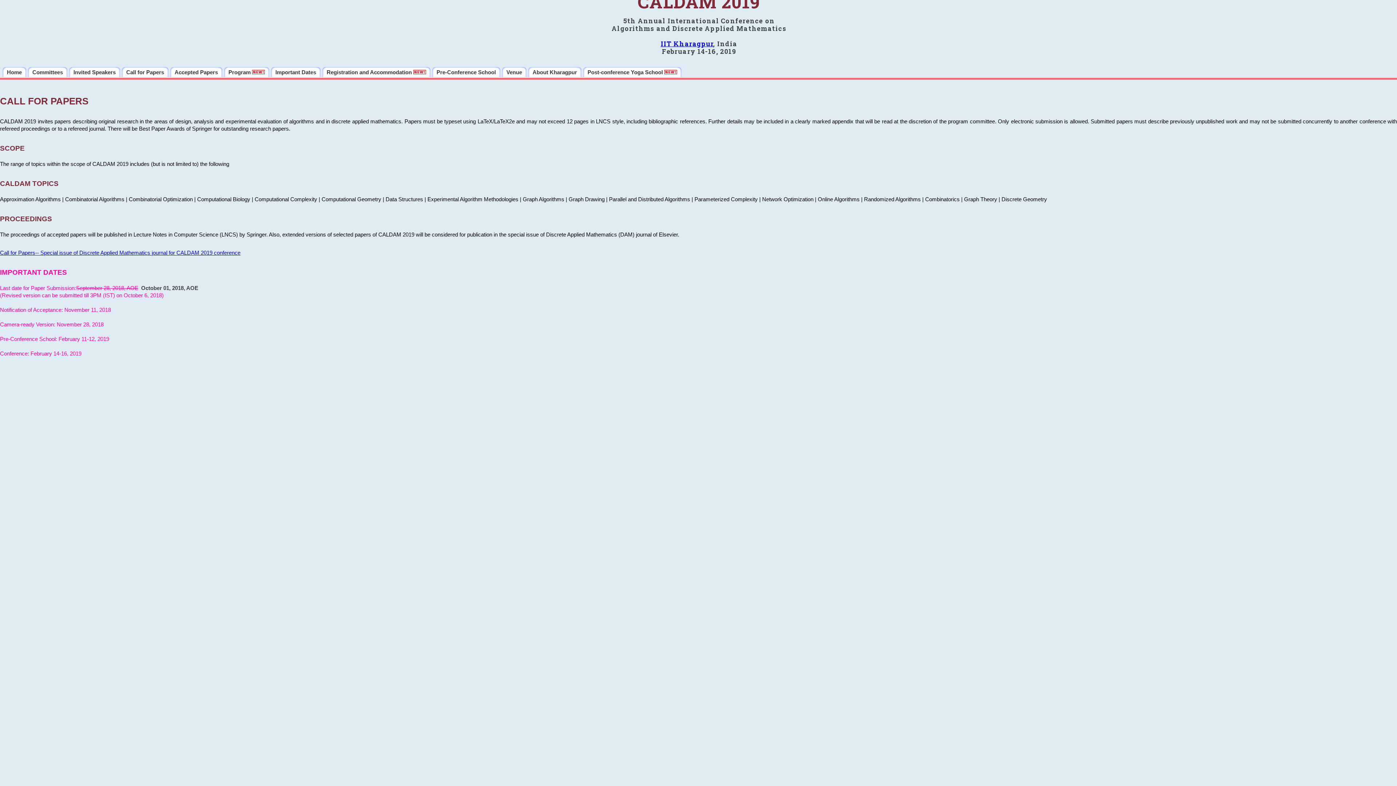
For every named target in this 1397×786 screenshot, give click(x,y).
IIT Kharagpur (687, 43)
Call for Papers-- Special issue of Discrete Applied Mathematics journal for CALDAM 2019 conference (120, 253)
